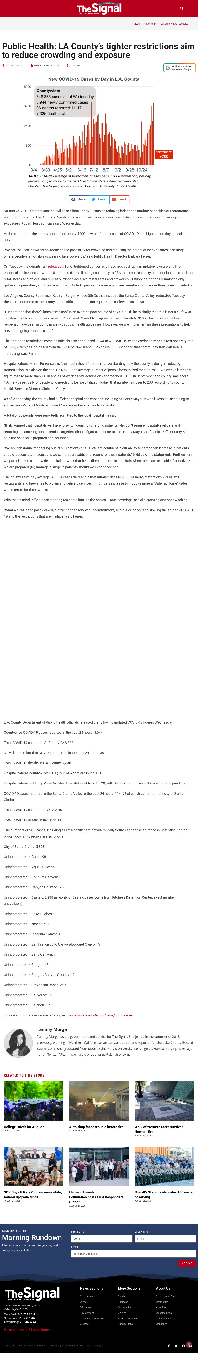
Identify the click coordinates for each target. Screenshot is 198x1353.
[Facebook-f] (168, 1345)
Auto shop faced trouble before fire (96, 1127)
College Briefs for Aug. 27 (24, 1127)
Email (74, 1246)
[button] (16, 9)
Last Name (141, 1231)
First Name (78, 1231)
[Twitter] (176, 1345)
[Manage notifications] (189, 1344)
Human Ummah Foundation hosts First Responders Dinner (96, 1197)
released (54, 266)
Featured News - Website (174, 23)
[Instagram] (183, 1345)
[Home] (130, 23)
